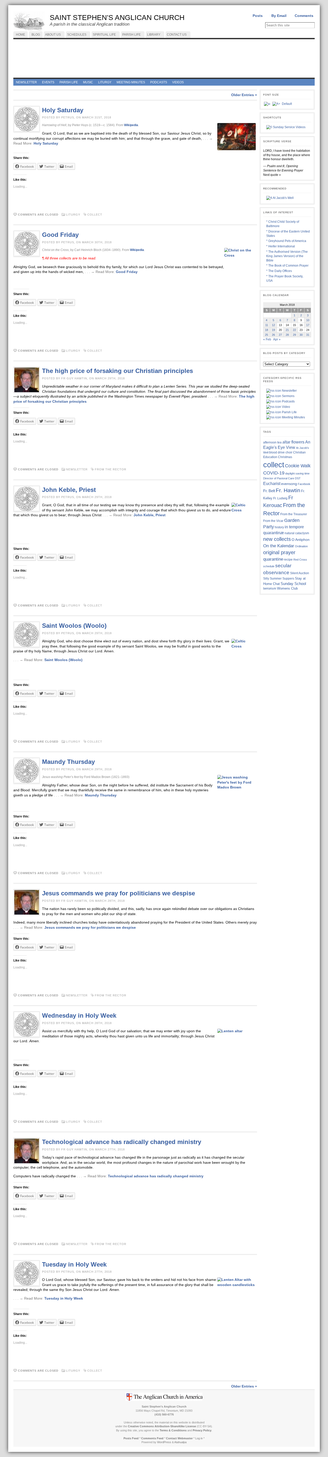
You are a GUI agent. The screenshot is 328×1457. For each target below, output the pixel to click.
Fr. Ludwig (280, 498)
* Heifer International (280, 246)
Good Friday (60, 234)
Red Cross (300, 559)
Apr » (277, 339)
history (279, 527)
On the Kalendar (278, 545)
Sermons (287, 396)
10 (307, 320)
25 (266, 334)
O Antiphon (301, 540)
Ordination (301, 546)
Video (285, 407)
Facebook (304, 483)
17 (307, 325)
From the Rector (110, 469)
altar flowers (293, 442)
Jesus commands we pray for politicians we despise (118, 893)
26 (273, 334)
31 (307, 334)
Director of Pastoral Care (278, 478)
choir (288, 452)
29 (294, 334)
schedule (268, 566)
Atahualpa (180, 1442)
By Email (278, 16)
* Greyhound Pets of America (286, 241)
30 (301, 334)
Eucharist (271, 483)
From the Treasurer (293, 514)
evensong (289, 484)
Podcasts (288, 401)
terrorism (269, 588)
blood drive (277, 452)
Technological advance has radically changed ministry (121, 1141)
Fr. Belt (269, 491)
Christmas (285, 457)
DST (298, 478)
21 (287, 329)
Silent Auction (299, 573)
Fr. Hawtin (288, 490)
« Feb (267, 339)
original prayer (279, 552)
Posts (258, 16)
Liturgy (73, 214)
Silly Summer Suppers (278, 578)
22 (294, 329)
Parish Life (289, 412)
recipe (288, 559)
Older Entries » (244, 95)
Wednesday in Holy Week (81, 1015)
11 (266, 325)
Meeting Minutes (293, 417)
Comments (304, 16)
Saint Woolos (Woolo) (74, 625)
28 (287, 334)
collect (94, 214)
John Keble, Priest (69, 489)
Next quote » (272, 175)
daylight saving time (297, 473)
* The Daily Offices (279, 271)
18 (266, 329)
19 (273, 329)
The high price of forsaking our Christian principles (117, 370)
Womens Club (287, 588)
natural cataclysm (297, 533)
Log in (199, 1438)
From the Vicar (273, 520)
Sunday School (293, 583)
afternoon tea (272, 442)
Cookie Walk (298, 465)
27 (280, 334)
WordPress (164, 1442)
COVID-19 (273, 472)
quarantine (273, 559)
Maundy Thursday (68, 761)
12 (273, 325)
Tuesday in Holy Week (74, 1264)
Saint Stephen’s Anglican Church (117, 18)
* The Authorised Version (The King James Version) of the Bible (287, 256)
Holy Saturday (62, 110)
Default (287, 104)
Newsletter (77, 469)
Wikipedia (131, 125)
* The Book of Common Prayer (287, 265)
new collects (277, 539)
